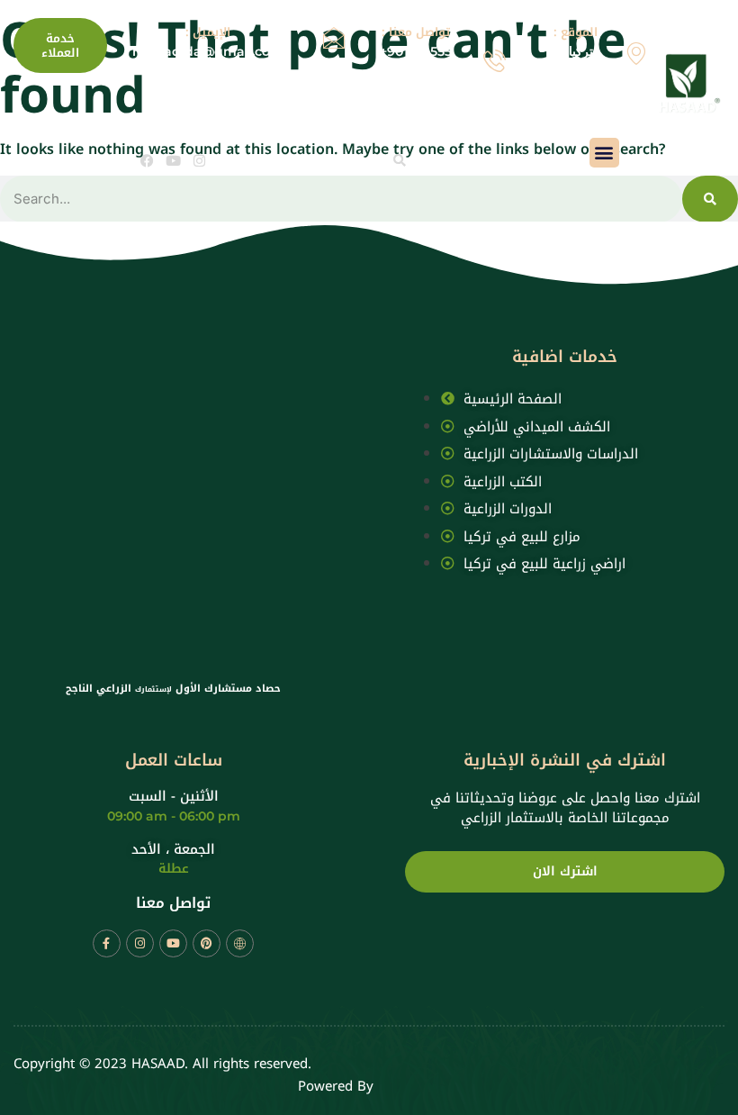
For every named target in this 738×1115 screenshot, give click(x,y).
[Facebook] (147, 161)
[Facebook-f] (107, 943)
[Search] (710, 199)
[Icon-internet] (240, 943)
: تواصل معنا (416, 32)
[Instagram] (199, 161)
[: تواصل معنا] (494, 61)
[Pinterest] (206, 943)
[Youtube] (173, 161)
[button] (399, 160)
